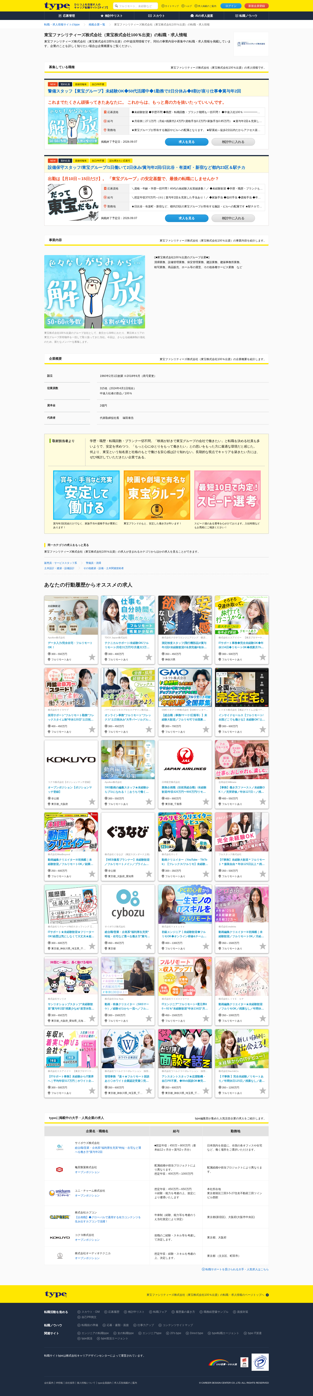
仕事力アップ (145, 1325)
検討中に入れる (233, 142)
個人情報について (86, 1383)
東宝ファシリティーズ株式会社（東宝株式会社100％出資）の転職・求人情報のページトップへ (205, 1294)
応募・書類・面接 (118, 1325)
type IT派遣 (255, 1333)
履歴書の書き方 (185, 1311)
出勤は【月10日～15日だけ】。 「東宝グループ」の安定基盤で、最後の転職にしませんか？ (133, 178)
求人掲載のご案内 (207, 6)
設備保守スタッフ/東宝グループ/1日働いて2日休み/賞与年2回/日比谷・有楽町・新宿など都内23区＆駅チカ (146, 167)
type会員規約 (105, 1383)
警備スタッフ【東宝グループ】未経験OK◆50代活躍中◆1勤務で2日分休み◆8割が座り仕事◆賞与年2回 (144, 91)
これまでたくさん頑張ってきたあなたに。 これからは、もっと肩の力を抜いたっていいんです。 (137, 102)
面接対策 (242, 1311)
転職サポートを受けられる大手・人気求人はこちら (237, 1269)
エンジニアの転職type (95, 1333)
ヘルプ (188, 6)
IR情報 (59, 1383)
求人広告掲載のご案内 (125, 1383)
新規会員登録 (256, 6)
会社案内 (48, 1383)
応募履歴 (113, 1311)
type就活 (87, 1338)
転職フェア (160, 1311)
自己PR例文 (89, 1317)
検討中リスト (136, 1311)
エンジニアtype (152, 1333)
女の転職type (126, 1333)
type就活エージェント (114, 1338)
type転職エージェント (225, 1333)
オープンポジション (87, 1172)
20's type (175, 1333)
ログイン (230, 6)
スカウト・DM (91, 1311)
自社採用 (69, 1383)
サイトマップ (172, 6)
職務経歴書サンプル (216, 1311)
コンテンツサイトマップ (178, 1325)
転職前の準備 (90, 1325)
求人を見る (187, 142)
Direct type (196, 1333)
